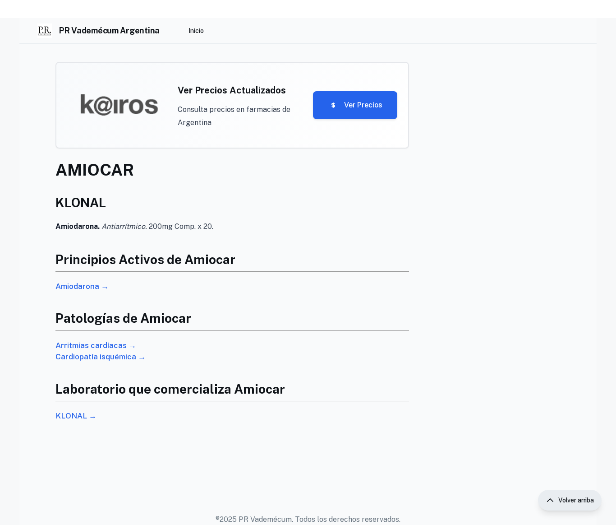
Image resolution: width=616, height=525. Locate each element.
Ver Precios (363, 105)
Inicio (196, 30)
